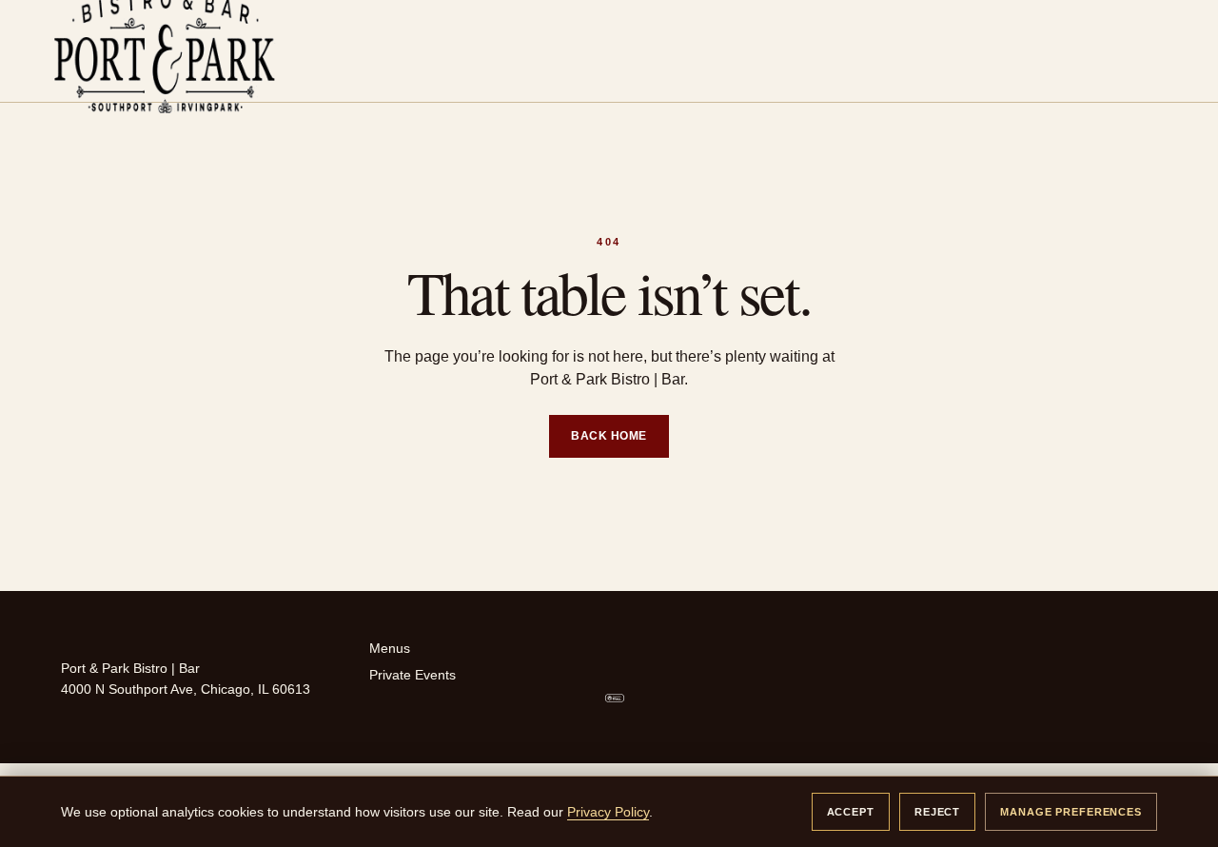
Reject (937, 811)
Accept (850, 811)
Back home (608, 436)
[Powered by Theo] (697, 698)
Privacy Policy (608, 811)
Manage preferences (1071, 811)
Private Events (412, 674)
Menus (389, 648)
